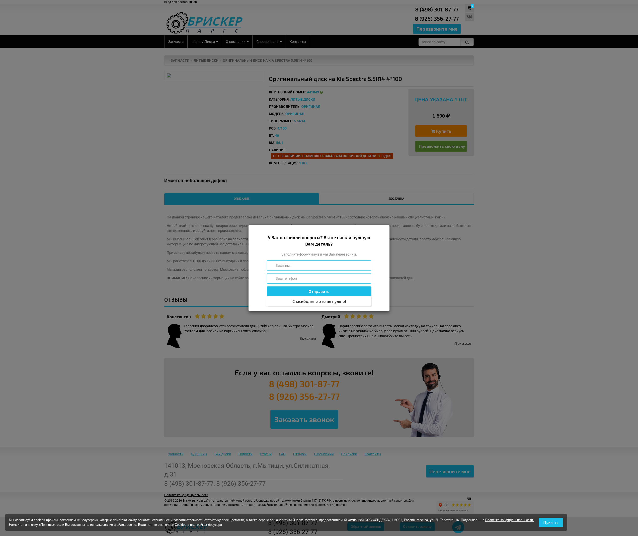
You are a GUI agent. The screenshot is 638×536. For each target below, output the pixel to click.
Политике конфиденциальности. (509, 520)
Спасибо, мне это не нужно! (319, 301)
